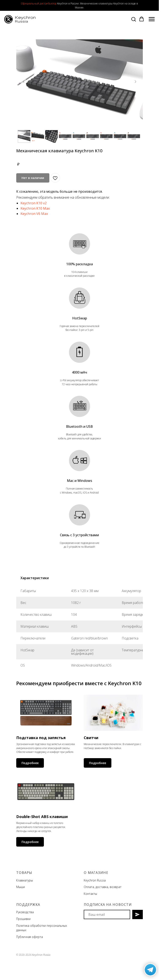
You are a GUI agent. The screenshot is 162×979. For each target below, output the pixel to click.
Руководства (25, 912)
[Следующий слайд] (135, 81)
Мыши (20, 887)
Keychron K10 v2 (33, 203)
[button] (133, 19)
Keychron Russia (95, 880)
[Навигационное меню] (152, 19)
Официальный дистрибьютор (39, 3)
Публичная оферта (29, 937)
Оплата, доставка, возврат (103, 887)
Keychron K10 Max (35, 208)
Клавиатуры (24, 880)
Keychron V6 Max (34, 213)
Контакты (90, 894)
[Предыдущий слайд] (23, 81)
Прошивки (23, 919)
